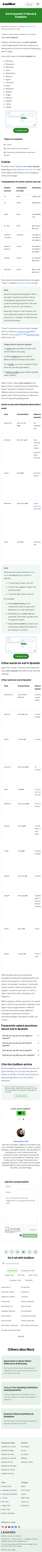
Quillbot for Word (7, 1474)
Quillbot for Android (8, 1458)
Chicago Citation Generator (11, 1330)
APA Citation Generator (9, 1325)
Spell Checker (6, 1316)
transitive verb (24, 331)
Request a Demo (27, 1462)
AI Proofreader (26, 1311)
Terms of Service (17, 1539)
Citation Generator (27, 1321)
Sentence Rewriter (27, 1301)
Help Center (25, 1498)
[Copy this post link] (35, 1251)
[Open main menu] (37, 4)
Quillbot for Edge (7, 1450)
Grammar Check (23, 283)
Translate (24, 1297)
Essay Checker (6, 1321)
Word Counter (26, 1306)
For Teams (24, 1454)
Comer (9, 145)
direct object (15, 334)
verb (27, 34)
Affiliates (24, 1458)
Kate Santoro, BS (30, 26)
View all (21, 1336)
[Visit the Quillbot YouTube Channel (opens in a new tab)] (23, 1251)
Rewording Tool (6, 1306)
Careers (24, 1494)
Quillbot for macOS (8, 1470)
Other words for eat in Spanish (18, 148)
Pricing (23, 1450)
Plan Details (25, 1447)
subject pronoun (23, 169)
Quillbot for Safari (7, 1454)
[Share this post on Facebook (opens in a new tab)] (6, 1251)
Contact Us (25, 1502)
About (23, 1486)
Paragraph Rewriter (8, 1311)
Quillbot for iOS (6, 1462)
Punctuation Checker (28, 1316)
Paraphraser (25, 1287)
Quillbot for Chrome (8, 1447)
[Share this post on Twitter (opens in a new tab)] (12, 1251)
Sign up (29, 4)
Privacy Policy (5, 1539)
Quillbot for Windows (9, 1466)
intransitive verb (32, 334)
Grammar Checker (7, 1292)
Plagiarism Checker (8, 1297)
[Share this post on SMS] (29, 1251)
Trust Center (25, 1490)
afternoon (37, 506)
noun (35, 169)
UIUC (13, 1550)
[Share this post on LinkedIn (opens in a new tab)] (17, 1251)
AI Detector (25, 1292)
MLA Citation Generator (29, 1325)
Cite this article (21, 1096)
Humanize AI (5, 1287)
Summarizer (5, 1301)
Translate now (21, 130)
